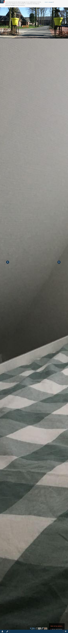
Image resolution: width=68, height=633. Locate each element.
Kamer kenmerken (57, 629)
